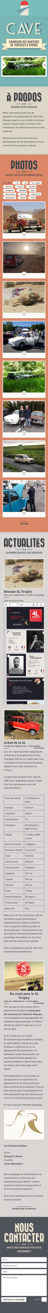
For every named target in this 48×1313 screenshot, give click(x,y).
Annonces (37, 746)
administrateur (19, 595)
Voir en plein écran (13, 600)
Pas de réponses (38, 595)
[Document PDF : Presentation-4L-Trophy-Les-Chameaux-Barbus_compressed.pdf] (24, 653)
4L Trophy (29, 595)
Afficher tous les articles (24, 1208)
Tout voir (24, 523)
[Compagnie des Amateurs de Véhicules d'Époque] (24, 10)
